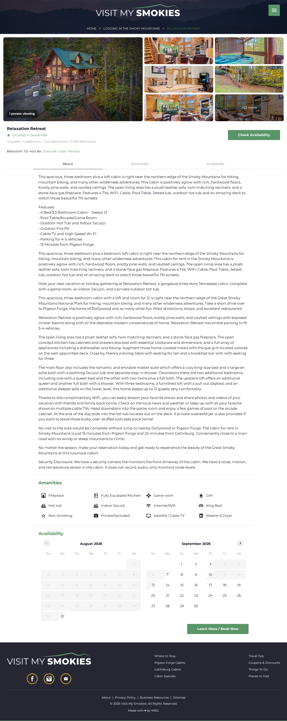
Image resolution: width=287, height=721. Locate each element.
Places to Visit (259, 676)
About (68, 164)
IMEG (155, 710)
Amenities (140, 164)
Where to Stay (165, 656)
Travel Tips (256, 656)
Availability (215, 164)
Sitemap (179, 697)
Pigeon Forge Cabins (169, 663)
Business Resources (154, 697)
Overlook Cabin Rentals (61, 151)
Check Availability (254, 135)
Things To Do (258, 669)
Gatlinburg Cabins (167, 669)
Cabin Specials (165, 676)
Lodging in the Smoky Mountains (131, 28)
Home (91, 28)
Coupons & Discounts (264, 663)
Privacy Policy (125, 697)
